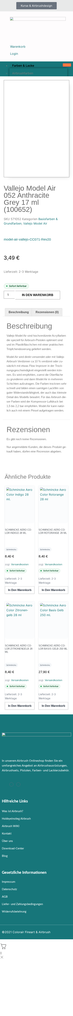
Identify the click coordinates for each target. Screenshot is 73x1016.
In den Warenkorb (37, 295)
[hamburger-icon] (67, 65)
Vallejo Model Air (35, 223)
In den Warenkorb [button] (19, 590)
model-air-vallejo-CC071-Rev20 (27, 239)
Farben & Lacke (23, 65)
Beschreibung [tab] (19, 312)
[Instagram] (11, 784)
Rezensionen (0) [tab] (47, 312)
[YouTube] (18, 784)
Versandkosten (20, 564)
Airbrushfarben (22, 73)
